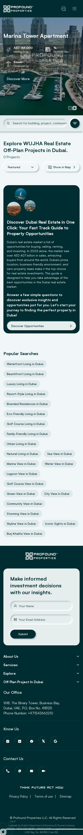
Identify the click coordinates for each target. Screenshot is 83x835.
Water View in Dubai (59, 463)
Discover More (18, 78)
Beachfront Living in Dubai (25, 374)
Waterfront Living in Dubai (25, 364)
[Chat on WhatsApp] (63, 9)
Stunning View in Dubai (23, 513)
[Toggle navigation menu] (74, 9)
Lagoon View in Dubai (22, 473)
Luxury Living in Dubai (22, 384)
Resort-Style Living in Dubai (26, 394)
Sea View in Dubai (59, 454)
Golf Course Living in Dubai (26, 424)
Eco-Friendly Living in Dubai (26, 414)
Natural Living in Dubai (22, 454)
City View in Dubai (56, 493)
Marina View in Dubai (21, 463)
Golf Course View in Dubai (25, 483)
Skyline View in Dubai (21, 523)
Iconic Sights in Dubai (60, 523)
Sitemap (66, 796)
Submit (23, 634)
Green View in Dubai (21, 493)
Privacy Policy (18, 796)
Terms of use (43, 796)
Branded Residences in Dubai (27, 404)
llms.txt (13, 821)
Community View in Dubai (24, 503)
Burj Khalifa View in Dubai (24, 533)
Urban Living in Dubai (21, 444)
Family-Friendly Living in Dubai (27, 434)
